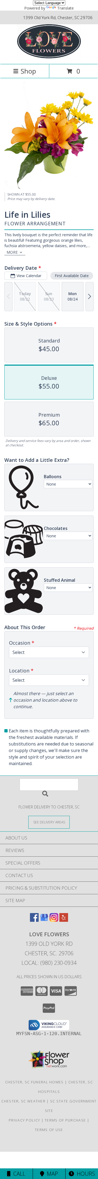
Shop (28, 70)
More (12, 252)
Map (51, 1173)
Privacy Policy (24, 1120)
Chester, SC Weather (23, 1101)
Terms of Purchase (65, 1120)
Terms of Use (49, 1129)
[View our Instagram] (54, 920)
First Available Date (72, 275)
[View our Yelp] (63, 920)
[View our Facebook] (34, 920)
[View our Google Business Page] (44, 920)
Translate (65, 8)
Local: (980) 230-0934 (49, 962)
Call (18, 1173)
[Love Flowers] (49, 56)
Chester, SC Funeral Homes (34, 1082)
